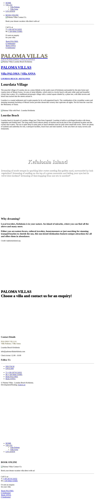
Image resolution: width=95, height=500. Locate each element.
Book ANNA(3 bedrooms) (11, 47)
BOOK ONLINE (12, 15)
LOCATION (10, 11)
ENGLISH (10, 369)
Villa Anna (14, 9)
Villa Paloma (15, 7)
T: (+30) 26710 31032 (14, 372)
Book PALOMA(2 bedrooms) (12, 42)
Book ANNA (28, 306)
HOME (8, 3)
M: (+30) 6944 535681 (14, 375)
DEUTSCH (10, 366)
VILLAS (9, 5)
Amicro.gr (21, 385)
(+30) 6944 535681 (15, 31)
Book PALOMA (10, 306)
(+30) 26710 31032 (15, 29)
